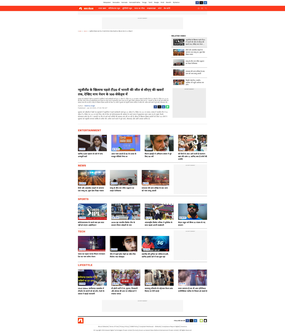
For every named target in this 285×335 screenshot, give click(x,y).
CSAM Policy (134, 326)
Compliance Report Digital (170, 326)
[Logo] (87, 8)
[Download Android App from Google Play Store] (201, 320)
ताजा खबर (102, 8)
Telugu (144, 2)
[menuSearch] (206, 8)
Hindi (162, 2)
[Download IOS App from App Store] (205, 320)
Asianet (80, 320)
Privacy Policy (124, 326)
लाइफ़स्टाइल (151, 8)
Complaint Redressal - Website (150, 326)
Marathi (168, 2)
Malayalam (107, 2)
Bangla (156, 2)
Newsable (116, 2)
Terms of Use (114, 326)
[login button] (199, 8)
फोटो (160, 8)
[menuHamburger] (202, 8)
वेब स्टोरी (167, 8)
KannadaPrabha (134, 2)
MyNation (176, 2)
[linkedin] (205, 2)
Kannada (124, 2)
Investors (184, 326)
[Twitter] (201, 2)
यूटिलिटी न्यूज (127, 8)
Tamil (150, 2)
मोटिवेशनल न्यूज (114, 8)
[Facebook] (197, 2)
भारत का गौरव (139, 8)
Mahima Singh (89, 106)
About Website (103, 326)
